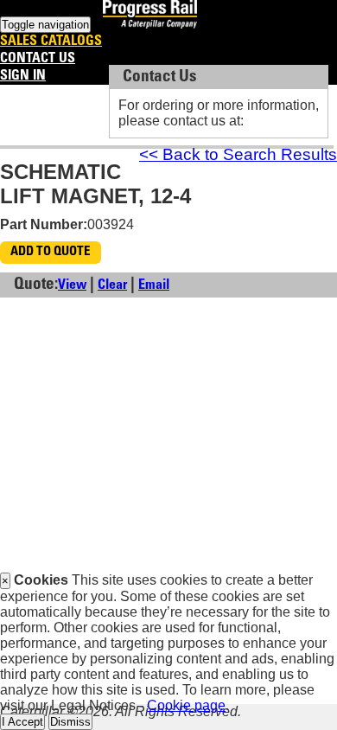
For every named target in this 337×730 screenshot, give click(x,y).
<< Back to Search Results (238, 154)
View (72, 285)
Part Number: (43, 224)
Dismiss (70, 721)
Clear (112, 285)
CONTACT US (37, 59)
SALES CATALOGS (51, 41)
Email (153, 285)
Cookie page (186, 705)
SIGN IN (23, 76)
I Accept (22, 721)
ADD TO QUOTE (50, 252)
